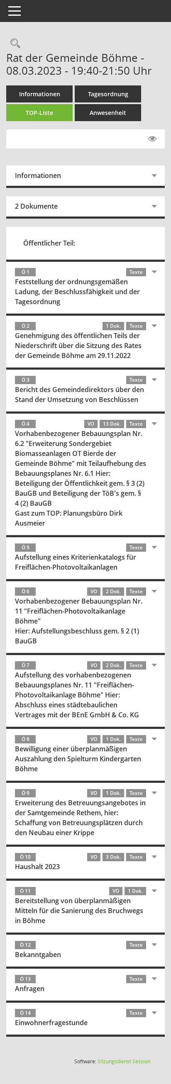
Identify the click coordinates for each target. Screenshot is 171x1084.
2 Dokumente (36, 206)
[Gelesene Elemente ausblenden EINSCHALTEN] (152, 139)
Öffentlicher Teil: (49, 243)
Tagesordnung (108, 94)
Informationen (39, 94)
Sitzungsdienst (124, 1061)
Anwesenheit (108, 113)
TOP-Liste (39, 113)
